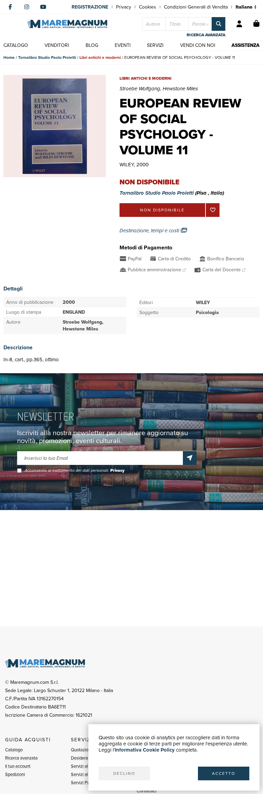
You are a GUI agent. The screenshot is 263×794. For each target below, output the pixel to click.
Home (9, 57)
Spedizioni (15, 774)
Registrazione (90, 6)
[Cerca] (218, 24)
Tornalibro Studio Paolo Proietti (47, 57)
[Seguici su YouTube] (43, 7)
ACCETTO (223, 773)
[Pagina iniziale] (67, 24)
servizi (155, 45)
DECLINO (124, 773)
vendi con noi (197, 45)
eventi (122, 45)
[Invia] (190, 458)
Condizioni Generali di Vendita (196, 6)
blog (92, 45)
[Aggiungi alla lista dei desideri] (213, 210)
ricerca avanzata (206, 35)
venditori (57, 45)
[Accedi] (239, 24)
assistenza (245, 45)
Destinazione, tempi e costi (150, 230)
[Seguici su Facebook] (10, 7)
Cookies (147, 6)
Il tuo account (17, 766)
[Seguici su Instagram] (27, 7)
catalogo (15, 45)
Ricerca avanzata (21, 758)
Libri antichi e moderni (100, 57)
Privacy (123, 6)
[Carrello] (256, 24)
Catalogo (14, 749)
